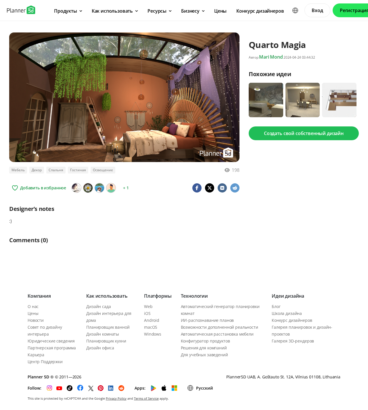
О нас (33, 306)
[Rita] (88, 188)
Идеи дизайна (288, 296)
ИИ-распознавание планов (207, 320)
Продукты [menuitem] (65, 11)
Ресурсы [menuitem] (156, 11)
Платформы (158, 296)
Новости (36, 320)
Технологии (194, 296)
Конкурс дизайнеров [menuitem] (260, 11)
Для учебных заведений (204, 354)
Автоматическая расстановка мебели (217, 334)
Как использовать (106, 296)
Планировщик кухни (106, 341)
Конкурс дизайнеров (292, 320)
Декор (37, 170)
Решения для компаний (204, 348)
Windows (152, 334)
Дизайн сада (98, 306)
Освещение (103, 170)
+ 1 (126, 187)
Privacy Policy (116, 398)
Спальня (56, 170)
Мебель (18, 170)
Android (151, 320)
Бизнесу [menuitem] (190, 11)
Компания (39, 296)
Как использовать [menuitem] (112, 11)
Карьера (36, 354)
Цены (33, 313)
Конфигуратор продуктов (205, 341)
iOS (147, 313)
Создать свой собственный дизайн (304, 133)
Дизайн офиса (100, 348)
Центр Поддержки (45, 361)
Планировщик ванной (107, 327)
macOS (150, 327)
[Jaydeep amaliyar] (111, 188)
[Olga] (99, 188)
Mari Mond (271, 57)
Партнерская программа (52, 348)
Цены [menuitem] (220, 11)
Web (148, 306)
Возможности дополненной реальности (219, 327)
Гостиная (78, 170)
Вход (317, 10)
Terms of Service (146, 398)
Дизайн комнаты (102, 334)
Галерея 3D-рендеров (293, 341)
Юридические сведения (51, 341)
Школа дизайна (287, 313)
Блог (276, 306)
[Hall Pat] (76, 188)
